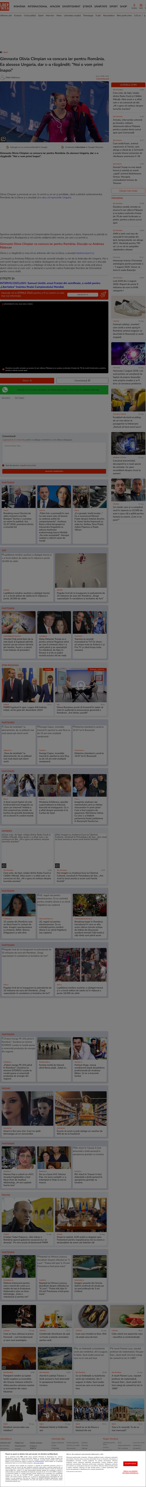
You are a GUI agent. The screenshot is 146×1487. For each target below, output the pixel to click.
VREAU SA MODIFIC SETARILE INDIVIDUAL (130, 1472)
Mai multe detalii (39, 1463)
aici (12, 1475)
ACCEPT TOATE (130, 1464)
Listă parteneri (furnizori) (74, 1471)
